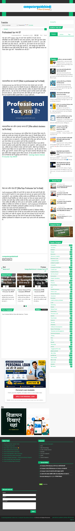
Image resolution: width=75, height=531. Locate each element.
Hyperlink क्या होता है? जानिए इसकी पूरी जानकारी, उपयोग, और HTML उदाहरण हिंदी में (64, 139)
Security (53, 322)
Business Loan (54, 258)
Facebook (3, 259)
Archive (61, 34)
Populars (53, 34)
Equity (52, 280)
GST (52, 287)
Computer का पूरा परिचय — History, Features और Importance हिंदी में (63, 127)
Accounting (53, 245)
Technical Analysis (55, 333)
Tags (69, 34)
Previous (2, 280)
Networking (53, 311)
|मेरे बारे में (72, 517)
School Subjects (44, 457)
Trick (52, 340)
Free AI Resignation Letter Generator (13, 453)
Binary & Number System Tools (11, 444)
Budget (6, 29)
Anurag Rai (53, 22)
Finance (53, 282)
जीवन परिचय (53, 353)
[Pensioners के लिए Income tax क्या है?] (40, 280)
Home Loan (54, 291)
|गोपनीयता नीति (66, 517)
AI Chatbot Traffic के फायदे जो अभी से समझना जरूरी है (52, 471)
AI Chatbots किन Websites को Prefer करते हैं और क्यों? (52, 465)
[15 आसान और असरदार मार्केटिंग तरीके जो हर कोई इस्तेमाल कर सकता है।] (53, 209)
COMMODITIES (55, 260)
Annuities (53, 247)
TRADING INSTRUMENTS (57, 331)
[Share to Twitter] (11, 282)
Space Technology (55, 329)
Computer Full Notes (56, 267)
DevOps (42, 451)
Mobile (52, 307)
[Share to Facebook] (9, 282)
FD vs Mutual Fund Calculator (11, 449)
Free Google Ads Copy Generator (12, 459)
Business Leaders (55, 256)
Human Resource (55, 293)
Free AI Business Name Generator (12, 455)
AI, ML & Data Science (45, 449)
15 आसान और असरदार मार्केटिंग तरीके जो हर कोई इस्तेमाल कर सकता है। (54, 473)
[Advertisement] (24, 63)
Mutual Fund (54, 309)
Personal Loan (54, 313)
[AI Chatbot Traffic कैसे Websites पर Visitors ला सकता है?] (53, 193)
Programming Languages (46, 444)
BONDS (53, 249)
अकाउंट (52, 346)
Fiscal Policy (54, 285)
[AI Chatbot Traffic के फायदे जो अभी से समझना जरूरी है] (53, 202)
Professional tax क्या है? (11, 32)
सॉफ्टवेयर (53, 364)
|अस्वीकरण (61, 517)
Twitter (6, 259)
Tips (52, 338)
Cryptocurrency (54, 271)
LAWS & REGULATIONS (57, 300)
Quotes (52, 315)
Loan (52, 302)
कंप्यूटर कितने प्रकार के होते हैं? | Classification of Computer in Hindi (64, 153)
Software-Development (56, 327)
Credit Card (54, 269)
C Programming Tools (9, 446)
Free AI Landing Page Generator (12, 461)
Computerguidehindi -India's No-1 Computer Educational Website (17, 517)
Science (53, 320)
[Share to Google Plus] (14, 282)
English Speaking (55, 278)
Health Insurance (55, 289)
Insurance (53, 296)
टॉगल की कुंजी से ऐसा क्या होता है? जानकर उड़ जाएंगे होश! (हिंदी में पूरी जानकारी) (63, 164)
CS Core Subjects (44, 453)
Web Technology (44, 447)
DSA (41, 446)
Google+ (8, 259)
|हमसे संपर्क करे (55, 517)
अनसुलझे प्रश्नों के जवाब (56, 349)
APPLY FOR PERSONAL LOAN (25, 396)
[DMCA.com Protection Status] (43, 484)
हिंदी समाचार (53, 366)
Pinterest (11, 259)
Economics (53, 276)
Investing (53, 298)
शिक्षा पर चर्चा (53, 360)
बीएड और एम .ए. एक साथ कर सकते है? (64, 59)
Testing (52, 335)
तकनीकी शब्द (53, 355)
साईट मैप (72, 519)
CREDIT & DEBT (55, 263)
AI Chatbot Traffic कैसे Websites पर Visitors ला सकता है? (64, 194)
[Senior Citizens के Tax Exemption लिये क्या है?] (24, 280)
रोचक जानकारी (54, 357)
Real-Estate (54, 318)
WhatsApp (53, 344)
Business (53, 254)
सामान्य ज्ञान (53, 362)
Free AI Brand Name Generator (11, 451)
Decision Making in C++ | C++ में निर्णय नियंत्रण (51, 476)
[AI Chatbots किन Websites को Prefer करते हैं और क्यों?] (53, 186)
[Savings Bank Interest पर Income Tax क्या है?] (8, 280)
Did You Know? (54, 274)
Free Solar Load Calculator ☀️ (11, 447)
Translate (30, 25)
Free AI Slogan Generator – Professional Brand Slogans (18, 457)
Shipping (53, 324)
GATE (41, 455)
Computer (53, 265)
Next (47, 280)
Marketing (53, 304)
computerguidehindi (16, 35)
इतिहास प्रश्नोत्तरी (54, 351)
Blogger (38, 309)
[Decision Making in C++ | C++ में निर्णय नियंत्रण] (53, 216)
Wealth (52, 342)
